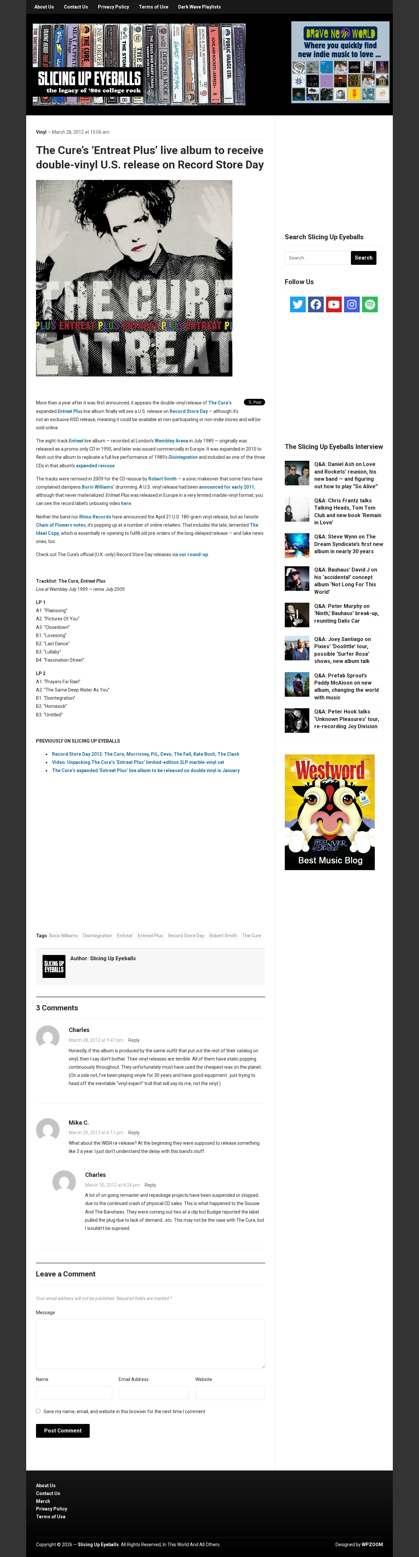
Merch (43, 1501)
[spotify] (370, 304)
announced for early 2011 (226, 487)
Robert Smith (162, 478)
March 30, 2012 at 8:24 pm (112, 1185)
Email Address (134, 1379)
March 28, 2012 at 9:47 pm (96, 1040)
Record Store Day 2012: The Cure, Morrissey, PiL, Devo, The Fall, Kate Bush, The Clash (145, 754)
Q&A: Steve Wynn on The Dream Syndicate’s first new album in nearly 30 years (348, 544)
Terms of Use (153, 7)
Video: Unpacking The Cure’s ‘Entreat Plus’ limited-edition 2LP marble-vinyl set (138, 762)
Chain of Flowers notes (61, 525)
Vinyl (41, 132)
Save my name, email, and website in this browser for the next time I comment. (125, 1411)
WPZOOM (372, 1544)
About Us (44, 7)
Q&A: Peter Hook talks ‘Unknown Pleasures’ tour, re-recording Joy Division (346, 719)
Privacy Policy (113, 7)
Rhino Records (95, 516)
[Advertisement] (334, 166)
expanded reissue (95, 465)
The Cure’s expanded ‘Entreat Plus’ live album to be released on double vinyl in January (146, 770)
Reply (134, 1040)
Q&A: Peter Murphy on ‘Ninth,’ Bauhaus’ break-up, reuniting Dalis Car (346, 613)
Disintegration (183, 457)
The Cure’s (220, 402)
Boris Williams (63, 935)
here (126, 503)
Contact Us (76, 7)
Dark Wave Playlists (199, 7)
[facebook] (316, 304)
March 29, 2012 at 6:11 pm (96, 1132)
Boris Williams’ (98, 487)
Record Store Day (189, 411)
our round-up (193, 554)
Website (203, 1379)
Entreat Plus (70, 411)
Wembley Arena (171, 440)
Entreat (76, 440)
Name (42, 1379)
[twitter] (298, 304)
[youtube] (334, 304)
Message (45, 1312)
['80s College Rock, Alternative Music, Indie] (139, 64)
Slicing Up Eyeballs (113, 958)
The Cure (251, 935)
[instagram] (352, 304)
